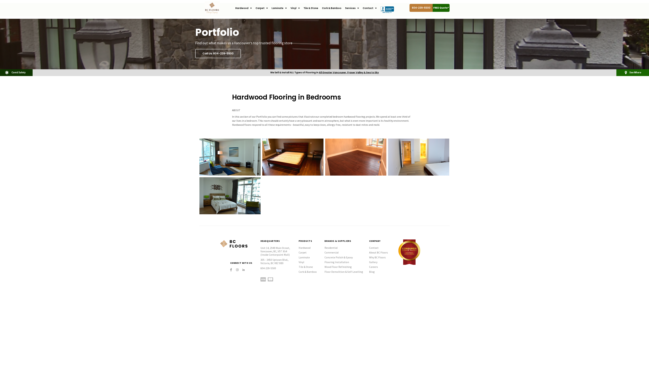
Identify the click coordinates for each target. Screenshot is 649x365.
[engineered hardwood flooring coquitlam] (292, 157)
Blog (372, 271)
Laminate (277, 8)
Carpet (260, 8)
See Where (635, 72)
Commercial (331, 252)
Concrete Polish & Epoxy (338, 257)
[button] (218, 53)
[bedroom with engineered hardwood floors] (230, 157)
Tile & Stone (311, 8)
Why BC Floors (377, 257)
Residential (331, 247)
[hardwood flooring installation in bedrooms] (418, 157)
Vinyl (293, 8)
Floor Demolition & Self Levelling (343, 271)
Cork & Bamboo (331, 8)
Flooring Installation (336, 262)
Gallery (373, 262)
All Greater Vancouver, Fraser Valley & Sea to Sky (349, 72)
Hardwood (241, 8)
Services (350, 8)
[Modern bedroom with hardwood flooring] (230, 195)
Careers (373, 267)
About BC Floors (378, 252)
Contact (368, 8)
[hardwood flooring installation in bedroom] (355, 157)
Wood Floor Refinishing (338, 267)
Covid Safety (18, 72)
